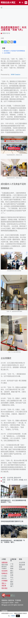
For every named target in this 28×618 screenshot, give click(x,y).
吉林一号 (10, 480)
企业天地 (10, 478)
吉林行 (16, 480)
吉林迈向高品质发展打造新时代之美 (12, 521)
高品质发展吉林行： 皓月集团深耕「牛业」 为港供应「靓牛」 (13, 541)
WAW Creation (15, 74)
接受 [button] (18, 615)
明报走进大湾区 (8, 2)
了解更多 (13, 616)
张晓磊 (21, 480)
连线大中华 (17, 478)
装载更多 (14, 552)
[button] (22, 2)
